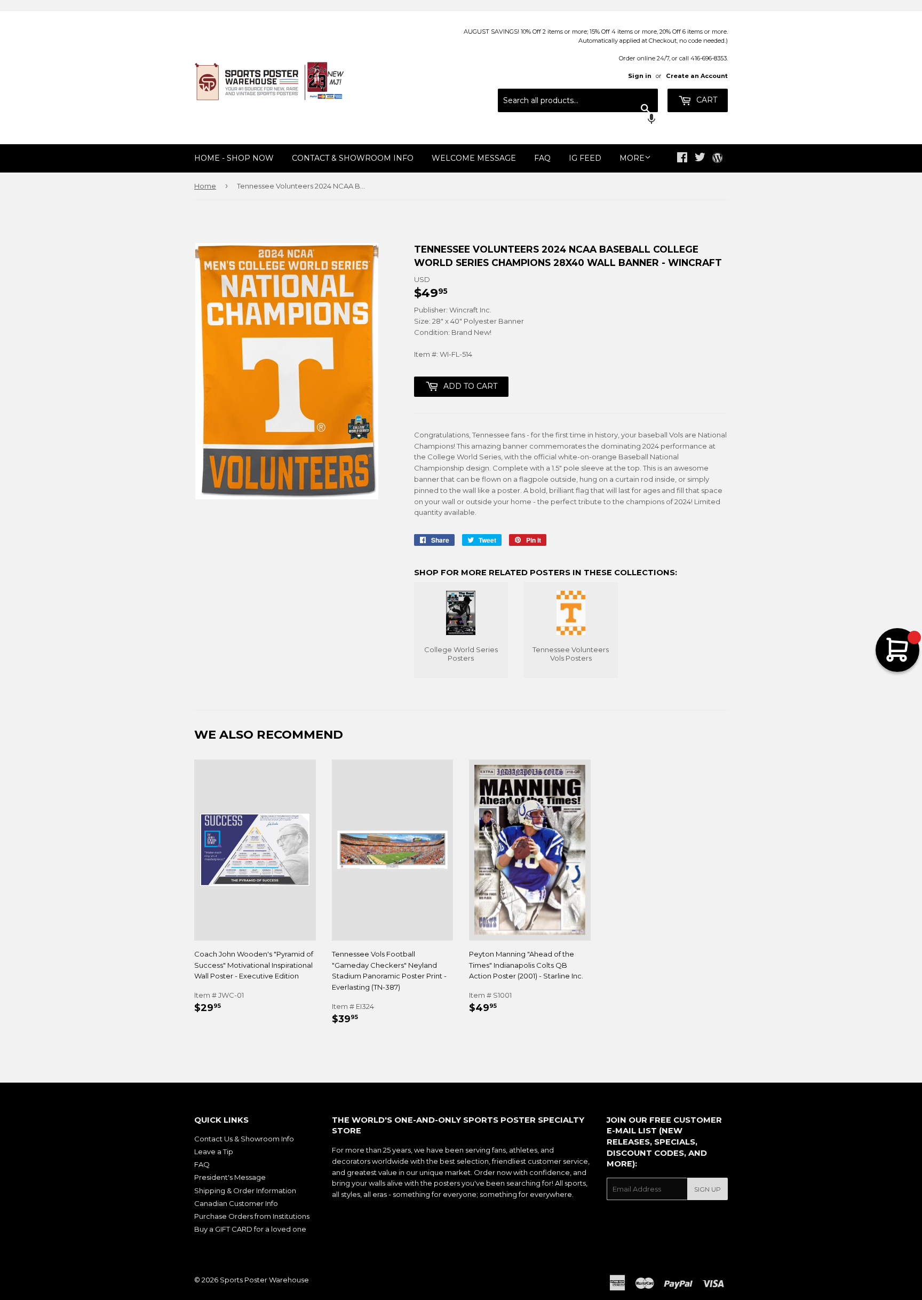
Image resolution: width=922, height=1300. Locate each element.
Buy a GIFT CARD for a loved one (250, 1229)
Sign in (639, 76)
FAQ (542, 158)
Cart (705, 100)
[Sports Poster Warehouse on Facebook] (682, 158)
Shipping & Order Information (245, 1190)
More (632, 158)
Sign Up (707, 1189)
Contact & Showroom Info (353, 158)
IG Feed (585, 158)
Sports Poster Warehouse (264, 1279)
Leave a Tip (213, 1151)
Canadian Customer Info (236, 1203)
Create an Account (697, 76)
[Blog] (717, 158)
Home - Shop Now (234, 158)
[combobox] (578, 100)
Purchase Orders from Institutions (251, 1216)
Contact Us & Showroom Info (244, 1138)
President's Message (230, 1177)
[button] (578, 120)
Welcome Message (474, 158)
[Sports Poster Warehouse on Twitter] (700, 158)
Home (205, 186)
